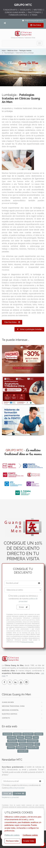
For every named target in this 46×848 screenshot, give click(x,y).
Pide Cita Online (10, 322)
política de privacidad (16, 788)
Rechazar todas (12, 841)
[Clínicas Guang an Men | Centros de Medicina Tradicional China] (23, 33)
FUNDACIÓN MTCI (10, 10)
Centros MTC (23, 751)
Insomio (20, 737)
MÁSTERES (38, 10)
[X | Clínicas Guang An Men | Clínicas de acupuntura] (9, 682)
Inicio (3, 50)
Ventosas (22, 741)
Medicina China (12, 744)
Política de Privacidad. (27, 642)
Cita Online (37, 25)
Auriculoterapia (32, 741)
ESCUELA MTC (25, 10)
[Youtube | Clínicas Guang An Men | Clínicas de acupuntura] (20, 682)
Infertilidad (11, 737)
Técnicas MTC (28, 734)
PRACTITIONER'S (34, 12)
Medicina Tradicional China (13, 706)
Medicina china (12, 50)
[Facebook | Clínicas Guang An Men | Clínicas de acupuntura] (4, 682)
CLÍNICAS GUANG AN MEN (15, 12)
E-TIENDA (33, 15)
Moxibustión (12, 741)
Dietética (11, 747)
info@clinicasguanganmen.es (34, 20)
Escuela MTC (21, 747)
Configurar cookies (30, 835)
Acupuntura (7, 734)
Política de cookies (12, 835)
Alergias (28, 737)
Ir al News (18, 793)
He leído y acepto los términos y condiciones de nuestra (23, 599)
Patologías (17, 734)
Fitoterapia (38, 734)
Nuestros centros (9, 714)
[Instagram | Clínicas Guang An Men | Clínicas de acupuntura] (26, 682)
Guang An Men (8, 702)
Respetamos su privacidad (10, 797)
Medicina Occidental (10, 710)
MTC (37, 744)
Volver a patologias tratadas (31, 329)
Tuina (36, 737)
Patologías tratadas (25, 50)
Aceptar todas (28, 841)
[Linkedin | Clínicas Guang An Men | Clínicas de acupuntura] (15, 682)
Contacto (6, 718)
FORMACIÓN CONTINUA (18, 15)
